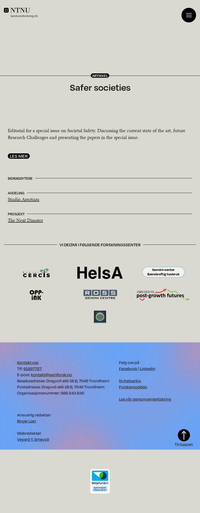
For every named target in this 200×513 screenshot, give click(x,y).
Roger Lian (26, 421)
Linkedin (147, 368)
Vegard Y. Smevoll (33, 439)
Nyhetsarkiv (130, 380)
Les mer (19, 156)
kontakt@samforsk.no (51, 374)
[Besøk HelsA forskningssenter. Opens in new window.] (100, 272)
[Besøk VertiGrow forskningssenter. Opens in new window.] (100, 316)
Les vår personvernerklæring (145, 399)
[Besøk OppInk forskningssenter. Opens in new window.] (36, 294)
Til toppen (184, 444)
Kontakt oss (28, 362)
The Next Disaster (25, 220)
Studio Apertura (23, 199)
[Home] (92, 13)
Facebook (128, 368)
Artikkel (100, 75)
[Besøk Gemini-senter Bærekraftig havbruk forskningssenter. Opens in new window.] (163, 272)
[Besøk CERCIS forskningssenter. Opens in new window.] (36, 272)
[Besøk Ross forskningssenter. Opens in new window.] (100, 294)
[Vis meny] (188, 15)
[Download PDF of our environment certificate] (100, 481)
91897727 (32, 368)
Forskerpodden (133, 386)
